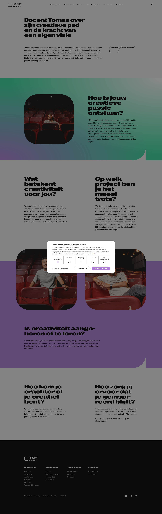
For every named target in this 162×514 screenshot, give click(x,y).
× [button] (112, 242)
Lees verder (92, 254)
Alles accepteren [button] (101, 268)
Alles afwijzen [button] (82, 268)
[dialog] (81, 257)
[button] (60, 269)
